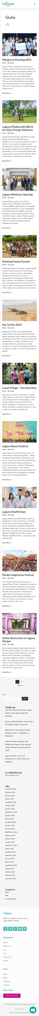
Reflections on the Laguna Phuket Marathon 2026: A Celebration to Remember (17, 733)
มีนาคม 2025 (9, 819)
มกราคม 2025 (10, 825)
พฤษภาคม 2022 (10, 878)
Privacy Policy (19, 1009)
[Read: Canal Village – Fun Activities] (19, 373)
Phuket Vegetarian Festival (18, 574)
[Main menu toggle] (34, 4)
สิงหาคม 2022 (10, 875)
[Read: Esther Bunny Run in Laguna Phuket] (19, 623)
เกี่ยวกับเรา (6, 981)
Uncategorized (10, 899)
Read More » (7, 93)
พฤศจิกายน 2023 (11, 845)
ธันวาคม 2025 (10, 809)
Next (21, 685)
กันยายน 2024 (10, 835)
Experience (7, 957)
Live (4, 953)
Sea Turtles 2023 (12, 324)
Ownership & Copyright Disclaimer (19, 1012)
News (4, 63)
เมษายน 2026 (10, 796)
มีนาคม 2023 (9, 862)
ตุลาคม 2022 (9, 869)
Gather (5, 961)
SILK (6, 895)
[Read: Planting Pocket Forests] (19, 246)
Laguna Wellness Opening (17, 194)
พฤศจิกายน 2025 (11, 812)
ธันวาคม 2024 (10, 829)
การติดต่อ (6, 985)
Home (5, 942)
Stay (4, 950)
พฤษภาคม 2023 (10, 855)
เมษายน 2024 (10, 842)
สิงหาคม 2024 (10, 839)
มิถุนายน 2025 (10, 815)
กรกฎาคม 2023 (10, 852)
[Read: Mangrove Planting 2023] (19, 44)
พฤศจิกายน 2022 (11, 865)
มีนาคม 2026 (9, 799)
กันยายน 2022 (10, 872)
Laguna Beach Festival (15, 446)
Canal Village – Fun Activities (19, 387)
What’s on (7, 946)
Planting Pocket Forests (16, 261)
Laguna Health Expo (14, 511)
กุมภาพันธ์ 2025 (10, 822)
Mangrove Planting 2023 (16, 59)
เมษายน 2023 (10, 859)
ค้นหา (4, 695)
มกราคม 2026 (10, 805)
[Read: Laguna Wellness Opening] (19, 179)
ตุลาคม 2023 (9, 849)
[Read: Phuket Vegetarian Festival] (19, 560)
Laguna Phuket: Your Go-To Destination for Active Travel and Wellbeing (17, 759)
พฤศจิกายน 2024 (11, 832)
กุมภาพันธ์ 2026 (10, 802)
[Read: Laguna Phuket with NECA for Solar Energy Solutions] (19, 111)
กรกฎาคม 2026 (10, 789)
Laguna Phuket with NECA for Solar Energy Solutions (17, 128)
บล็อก (5, 974)
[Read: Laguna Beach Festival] (19, 432)
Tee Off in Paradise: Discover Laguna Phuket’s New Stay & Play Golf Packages (18, 713)
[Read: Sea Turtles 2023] (19, 310)
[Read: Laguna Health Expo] (19, 497)
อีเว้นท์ (5, 978)
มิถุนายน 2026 (10, 792)
